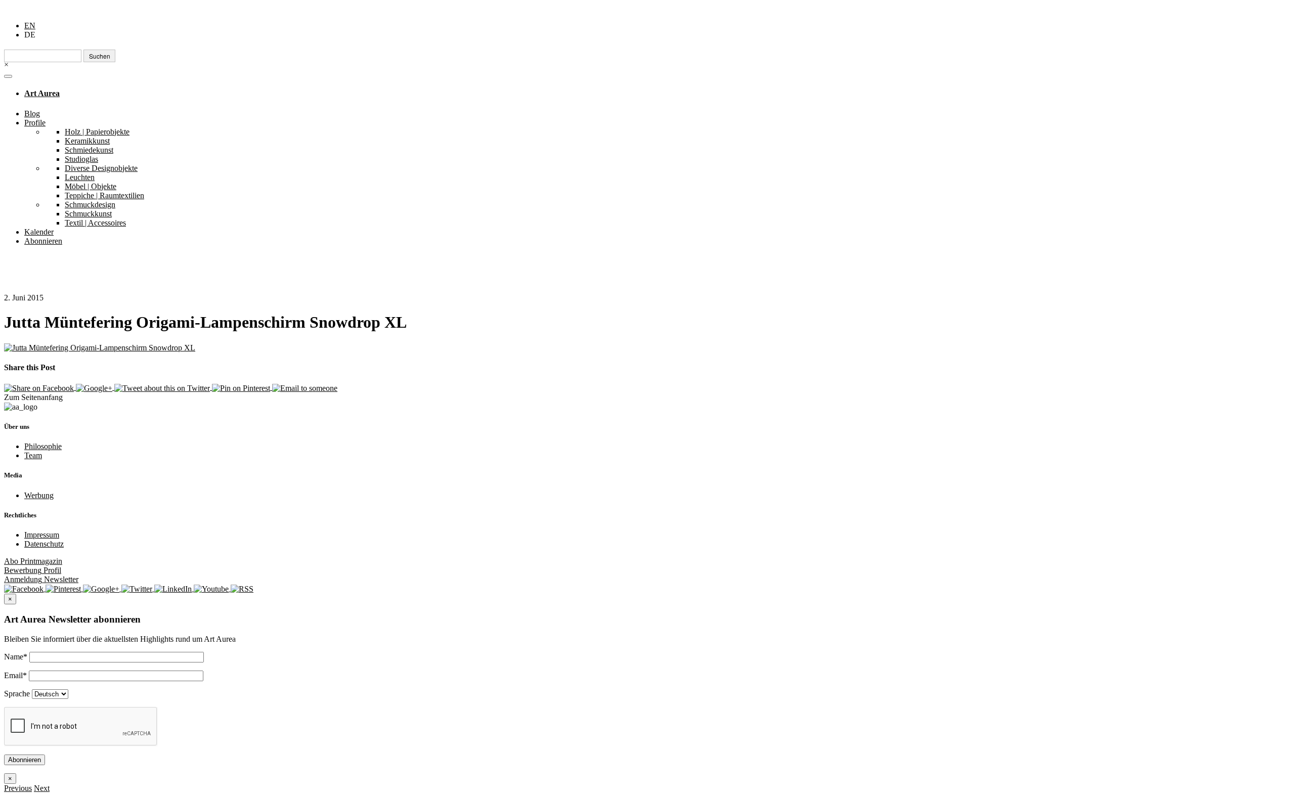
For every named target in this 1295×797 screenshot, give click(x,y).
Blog (32, 113)
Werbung (39, 495)
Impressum (41, 534)
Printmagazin (33, 561)
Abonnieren (43, 241)
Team (33, 455)
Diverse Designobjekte (101, 168)
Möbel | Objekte (90, 186)
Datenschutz (44, 544)
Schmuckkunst (88, 213)
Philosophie (43, 446)
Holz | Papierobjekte (97, 131)
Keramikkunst (87, 141)
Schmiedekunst (89, 150)
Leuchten (80, 177)
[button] (18, 788)
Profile (35, 122)
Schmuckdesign (90, 204)
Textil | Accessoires (95, 222)
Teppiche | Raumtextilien (104, 195)
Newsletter (41, 579)
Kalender (39, 232)
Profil (32, 570)
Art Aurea (42, 93)
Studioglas (81, 159)
